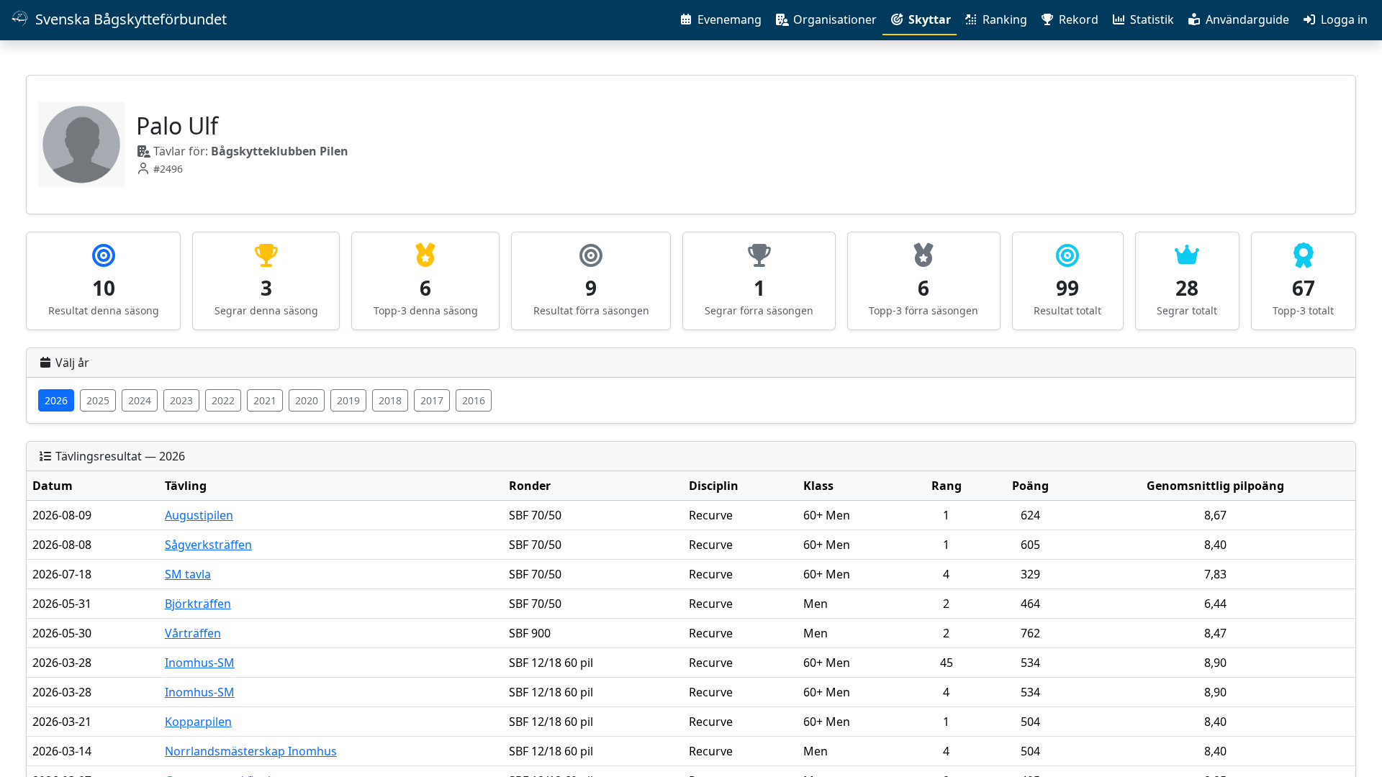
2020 (306, 400)
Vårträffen (193, 633)
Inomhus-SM (200, 663)
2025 (97, 400)
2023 (181, 400)
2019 (348, 400)
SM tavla (188, 574)
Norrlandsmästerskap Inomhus (251, 751)
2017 (431, 400)
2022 (223, 400)
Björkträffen (198, 604)
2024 (139, 400)
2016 (473, 400)
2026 (56, 400)
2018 (390, 400)
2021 (264, 400)
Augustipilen (199, 515)
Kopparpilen (198, 722)
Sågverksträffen (208, 545)
